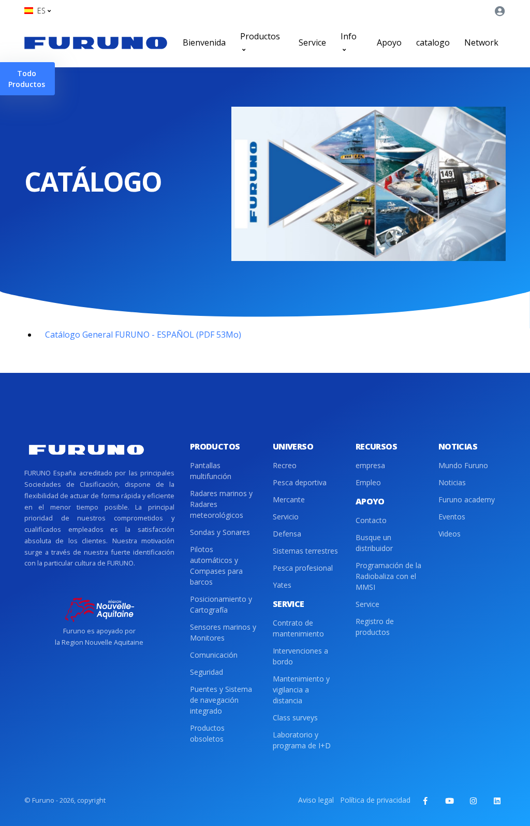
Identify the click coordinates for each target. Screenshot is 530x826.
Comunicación (214, 655)
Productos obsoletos (207, 733)
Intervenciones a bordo (300, 656)
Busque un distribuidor (374, 542)
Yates (282, 585)
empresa (370, 465)
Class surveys (295, 717)
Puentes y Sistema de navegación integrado (221, 700)
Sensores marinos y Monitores (223, 632)
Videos (449, 534)
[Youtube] (449, 800)
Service (312, 42)
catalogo (433, 42)
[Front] (95, 42)
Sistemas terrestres (305, 551)
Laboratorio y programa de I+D (302, 740)
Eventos (451, 516)
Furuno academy (466, 499)
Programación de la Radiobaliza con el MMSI (388, 576)
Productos (260, 36)
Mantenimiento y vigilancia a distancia (301, 689)
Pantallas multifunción (210, 470)
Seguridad (206, 672)
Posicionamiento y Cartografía (221, 604)
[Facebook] (425, 800)
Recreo (285, 465)
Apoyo (389, 42)
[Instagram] (473, 800)
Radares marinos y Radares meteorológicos (221, 504)
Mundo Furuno (463, 465)
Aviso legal (316, 800)
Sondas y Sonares (220, 532)
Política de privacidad (375, 800)
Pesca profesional (303, 568)
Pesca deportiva (300, 482)
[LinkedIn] (497, 800)
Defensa (287, 534)
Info (349, 36)
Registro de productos (375, 626)
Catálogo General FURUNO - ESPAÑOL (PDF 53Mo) (143, 334)
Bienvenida (204, 42)
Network (481, 42)
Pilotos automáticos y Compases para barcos (216, 565)
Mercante (289, 499)
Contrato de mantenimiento (298, 628)
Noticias (452, 482)
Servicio (286, 516)
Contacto (371, 520)
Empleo (368, 482)
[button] (37, 10)
